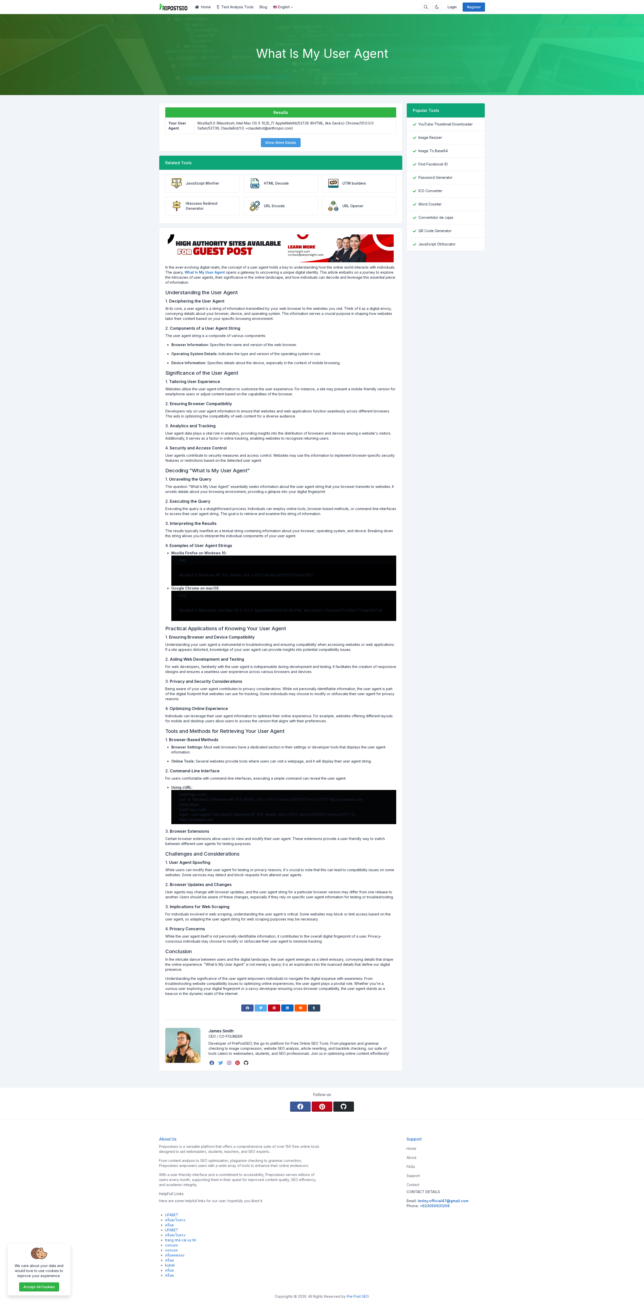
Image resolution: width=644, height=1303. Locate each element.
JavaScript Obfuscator (437, 244)
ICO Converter (430, 191)
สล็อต (169, 1225)
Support (413, 1175)
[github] (246, 1063)
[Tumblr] (314, 1008)
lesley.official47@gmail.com (443, 1201)
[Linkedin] (287, 1008)
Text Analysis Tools (237, 7)
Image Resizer (430, 137)
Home (206, 7)
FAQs (411, 1166)
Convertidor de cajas (435, 217)
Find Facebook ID (433, 164)
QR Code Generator (435, 231)
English (284, 7)
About (411, 1157)
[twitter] (221, 1063)
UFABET (171, 1215)
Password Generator (435, 177)
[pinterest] (238, 1063)
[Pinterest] (274, 1008)
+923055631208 (435, 1206)
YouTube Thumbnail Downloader (445, 124)
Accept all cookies (39, 1287)
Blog (263, 7)
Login (452, 7)
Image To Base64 (433, 151)
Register (474, 7)
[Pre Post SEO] (175, 7)
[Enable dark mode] (436, 7)
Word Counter (430, 204)
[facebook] (212, 1063)
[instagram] (229, 1063)
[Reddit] (301, 1008)
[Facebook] (247, 1008)
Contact (413, 1185)
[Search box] (425, 7)
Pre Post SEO (358, 1296)
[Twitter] (261, 1008)
